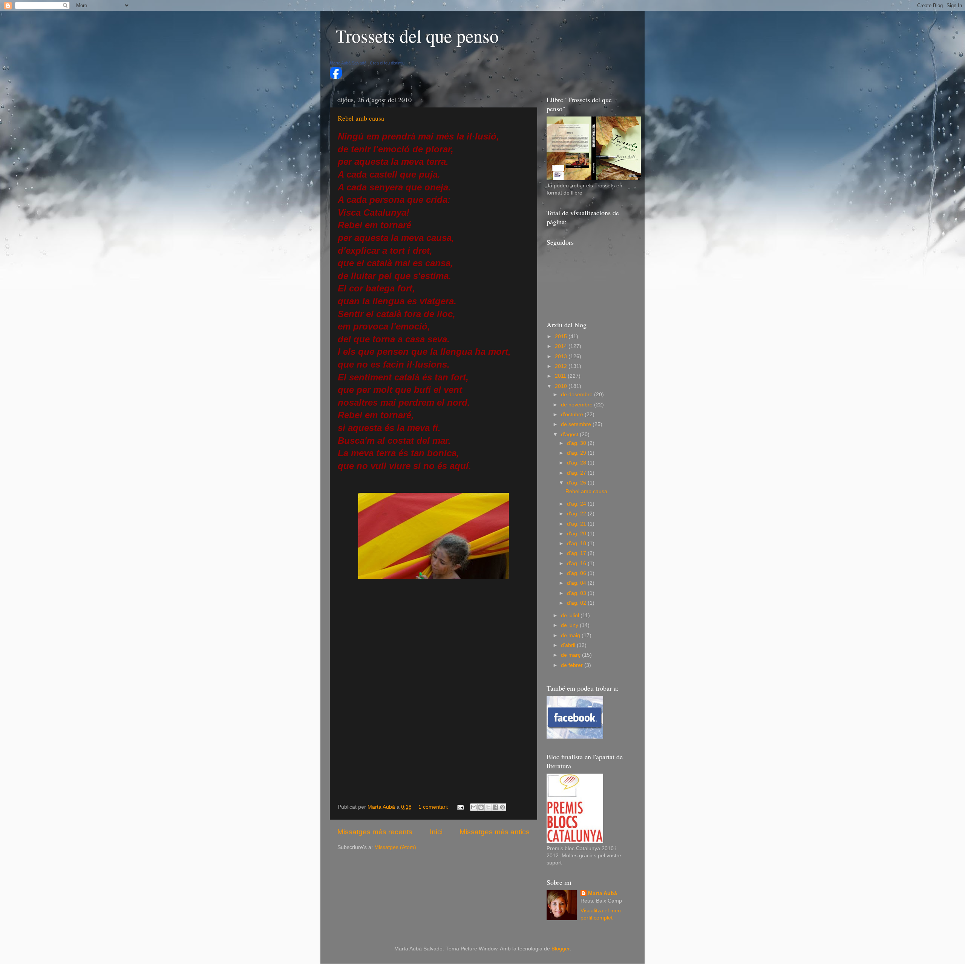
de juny (570, 625)
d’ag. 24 (577, 504)
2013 (561, 356)
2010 (561, 386)
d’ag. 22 (577, 513)
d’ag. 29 (577, 453)
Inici (436, 832)
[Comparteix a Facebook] (495, 807)
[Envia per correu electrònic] (474, 807)
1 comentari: (434, 807)
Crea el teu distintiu (387, 63)
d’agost (570, 434)
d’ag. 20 (577, 533)
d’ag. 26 (577, 483)
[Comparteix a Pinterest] (502, 807)
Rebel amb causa (361, 118)
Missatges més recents (374, 832)
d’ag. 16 (577, 563)
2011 (561, 376)
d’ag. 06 (577, 573)
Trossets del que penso (417, 35)
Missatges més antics (495, 832)
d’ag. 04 (577, 583)
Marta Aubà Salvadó (348, 63)
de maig (571, 635)
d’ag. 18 (577, 543)
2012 (561, 366)
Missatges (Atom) (395, 847)
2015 (561, 336)
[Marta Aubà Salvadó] (336, 77)
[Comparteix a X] (488, 807)
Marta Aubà (602, 893)
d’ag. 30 (577, 443)
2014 (561, 346)
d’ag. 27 (577, 473)
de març (571, 655)
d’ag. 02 (577, 603)
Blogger (560, 949)
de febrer (572, 665)
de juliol (571, 615)
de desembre (577, 394)
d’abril (569, 645)
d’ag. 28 (577, 463)
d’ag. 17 (577, 553)
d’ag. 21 (577, 524)
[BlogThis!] (481, 807)
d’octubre (573, 414)
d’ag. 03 (577, 593)
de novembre (577, 405)
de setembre (577, 424)
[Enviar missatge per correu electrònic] (460, 807)
